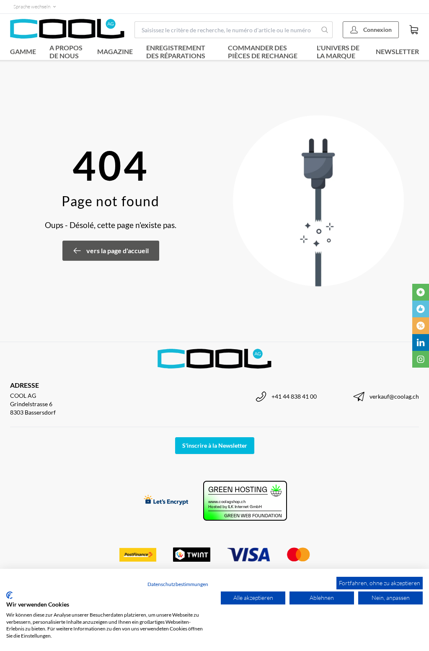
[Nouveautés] (420, 292)
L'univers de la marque (338, 52)
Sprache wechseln (31, 6)
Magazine (115, 51)
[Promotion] (420, 325)
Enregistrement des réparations (175, 52)
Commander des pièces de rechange (262, 52)
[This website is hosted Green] (245, 501)
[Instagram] (420, 359)
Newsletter (397, 51)
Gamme (23, 51)
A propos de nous (66, 52)
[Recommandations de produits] (420, 309)
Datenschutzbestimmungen (177, 584)
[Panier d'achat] (414, 30)
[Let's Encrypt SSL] (166, 501)
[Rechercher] (325, 29)
